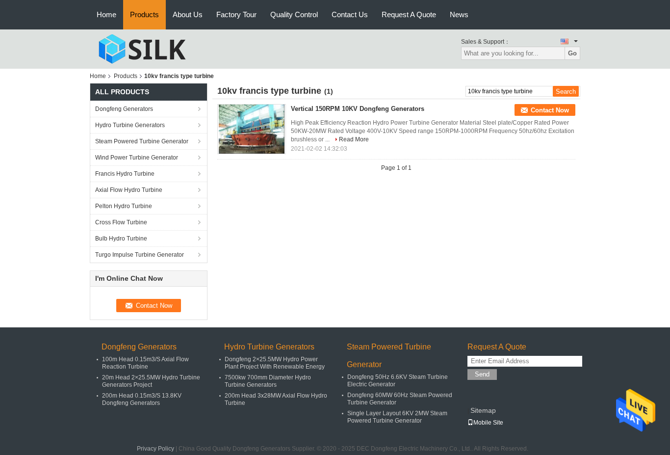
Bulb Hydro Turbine (121, 238)
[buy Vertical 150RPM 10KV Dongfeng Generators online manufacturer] (251, 129)
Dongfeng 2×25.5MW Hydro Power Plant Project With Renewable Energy (275, 363)
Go (572, 53)
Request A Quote (409, 14)
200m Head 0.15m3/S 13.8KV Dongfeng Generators (141, 399)
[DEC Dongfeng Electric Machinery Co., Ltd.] (144, 48)
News (459, 14)
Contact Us (350, 14)
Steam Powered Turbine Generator (141, 141)
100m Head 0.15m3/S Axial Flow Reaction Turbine (145, 363)
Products (144, 14)
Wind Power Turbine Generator (136, 157)
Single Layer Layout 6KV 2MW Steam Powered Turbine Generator (397, 417)
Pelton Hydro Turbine (123, 206)
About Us (188, 14)
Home (106, 14)
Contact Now (550, 110)
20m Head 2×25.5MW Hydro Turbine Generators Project (151, 381)
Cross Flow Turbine (121, 222)
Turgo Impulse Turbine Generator (139, 254)
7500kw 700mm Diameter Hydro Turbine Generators (268, 381)
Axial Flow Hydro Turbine (128, 190)
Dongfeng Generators (124, 109)
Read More (354, 139)
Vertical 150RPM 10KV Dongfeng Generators (357, 108)
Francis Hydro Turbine (125, 173)
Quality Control (294, 14)
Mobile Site (488, 422)
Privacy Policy (155, 448)
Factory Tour (236, 14)
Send (482, 374)
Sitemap (483, 410)
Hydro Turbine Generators (130, 125)
